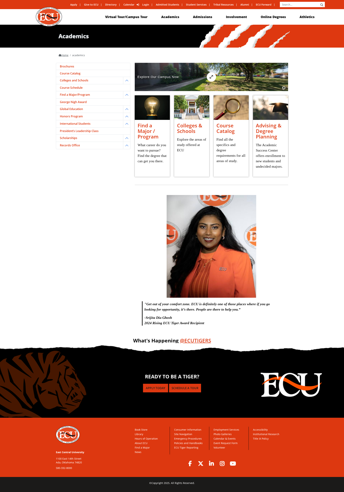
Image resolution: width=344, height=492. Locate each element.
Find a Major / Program (148, 131)
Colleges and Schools (74, 80)
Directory (111, 4)
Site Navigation (183, 434)
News (138, 452)
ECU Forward (263, 4)
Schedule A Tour (185, 388)
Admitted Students (167, 4)
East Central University (70, 452)
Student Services (196, 4)
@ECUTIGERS (195, 340)
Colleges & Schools (189, 128)
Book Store (141, 429)
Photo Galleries (223, 434)
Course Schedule (71, 88)
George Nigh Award (73, 102)
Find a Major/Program (75, 95)
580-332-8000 (64, 468)
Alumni (244, 4)
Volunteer (219, 447)
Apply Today (155, 388)
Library (139, 434)
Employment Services (226, 429)
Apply (73, 4)
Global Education (71, 109)
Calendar (128, 4)
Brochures (67, 66)
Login (145, 4)
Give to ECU (91, 4)
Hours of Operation (146, 438)
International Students (75, 124)
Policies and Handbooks (188, 443)
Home (64, 55)
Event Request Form (226, 443)
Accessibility (260, 429)
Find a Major (142, 447)
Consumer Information (187, 429)
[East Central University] (49, 16)
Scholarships (68, 138)
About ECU (141, 443)
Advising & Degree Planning (268, 131)
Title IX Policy (261, 438)
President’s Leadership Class (79, 131)
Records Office (70, 145)
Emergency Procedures (188, 438)
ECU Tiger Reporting (186, 447)
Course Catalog (225, 128)
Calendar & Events (225, 438)
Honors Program (71, 116)
